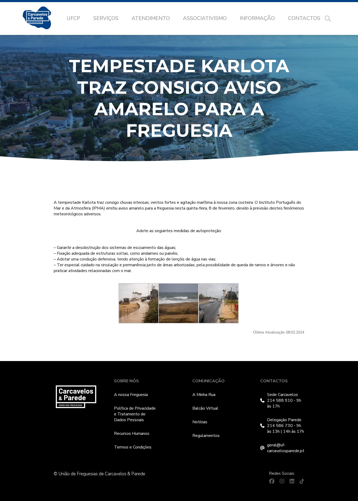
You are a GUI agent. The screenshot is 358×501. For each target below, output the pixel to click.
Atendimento (151, 18)
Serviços (105, 18)
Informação (257, 18)
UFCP (73, 18)
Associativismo (205, 18)
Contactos (304, 18)
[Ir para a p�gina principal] (42, 19)
